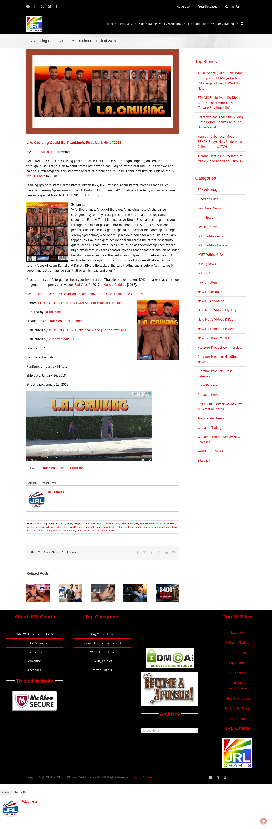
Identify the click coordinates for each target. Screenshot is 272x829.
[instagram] (49, 6)
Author (32, 482)
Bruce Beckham (110, 294)
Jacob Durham (75, 526)
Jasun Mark (53, 312)
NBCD (64, 330)
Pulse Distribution (71, 468)
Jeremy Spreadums (104, 526)
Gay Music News (209, 208)
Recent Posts (49, 482)
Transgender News (211, 418)
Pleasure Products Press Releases (215, 373)
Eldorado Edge (208, 199)
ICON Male (237, 683)
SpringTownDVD (115, 330)
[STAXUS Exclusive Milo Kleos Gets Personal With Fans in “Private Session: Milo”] (38, 586)
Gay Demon (237, 663)
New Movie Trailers (211, 292)
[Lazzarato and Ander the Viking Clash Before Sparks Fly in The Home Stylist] (70, 586)
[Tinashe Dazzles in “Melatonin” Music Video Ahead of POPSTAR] (135, 586)
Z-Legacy (77, 523)
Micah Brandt (135, 526)
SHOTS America (237, 698)
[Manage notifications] (263, 821)
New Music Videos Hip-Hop (217, 310)
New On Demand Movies (215, 329)
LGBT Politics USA (210, 254)
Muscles (44, 303)
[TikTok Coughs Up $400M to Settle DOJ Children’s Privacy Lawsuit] (167, 586)
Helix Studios (237, 688)
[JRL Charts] (37, 494)
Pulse (53, 330)
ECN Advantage (208, 189)
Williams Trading (209, 427)
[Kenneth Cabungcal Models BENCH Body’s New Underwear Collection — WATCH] (102, 586)
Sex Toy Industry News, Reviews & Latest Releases (220, 406)
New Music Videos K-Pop (215, 319)
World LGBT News (210, 451)
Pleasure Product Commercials (220, 347)
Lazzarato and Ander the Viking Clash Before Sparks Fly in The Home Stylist (220, 122)
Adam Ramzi (87, 294)
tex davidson (69, 530)
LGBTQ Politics (208, 273)
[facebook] (56, 6)
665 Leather (237, 673)
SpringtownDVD (53, 530)
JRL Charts (56, 492)
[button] (243, 23)
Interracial (100, 303)
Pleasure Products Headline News (218, 359)
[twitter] (42, 6)
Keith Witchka (42, 152)
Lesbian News (207, 227)
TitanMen (48, 468)
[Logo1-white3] (34, 17)
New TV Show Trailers (213, 338)
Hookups (117, 303)
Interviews (205, 217)
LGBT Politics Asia (210, 236)
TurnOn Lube (237, 653)
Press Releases (208, 385)
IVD (73, 330)
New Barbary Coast (168, 526)
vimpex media (107, 530)
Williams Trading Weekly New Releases (219, 439)
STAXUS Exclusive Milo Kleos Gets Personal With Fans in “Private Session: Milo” (219, 102)
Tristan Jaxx (93, 530)
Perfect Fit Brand (237, 708)
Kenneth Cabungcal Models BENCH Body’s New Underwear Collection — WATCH (220, 141)
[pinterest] (35, 6)
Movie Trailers (208, 282)
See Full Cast (134, 294)
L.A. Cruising (121, 526)
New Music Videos (211, 301)
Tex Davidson (66, 294)
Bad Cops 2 (82, 284)
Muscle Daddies (114, 284)
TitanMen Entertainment (66, 321)
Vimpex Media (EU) (62, 339)
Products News (208, 394)
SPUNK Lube (237, 719)
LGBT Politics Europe (212, 245)
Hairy (56, 303)
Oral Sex (84, 303)
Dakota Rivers (44, 294)
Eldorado (237, 632)
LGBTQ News (66, 523)
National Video (89, 330)
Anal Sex (69, 303)
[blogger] (28, 6)
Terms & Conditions (147, 777)
